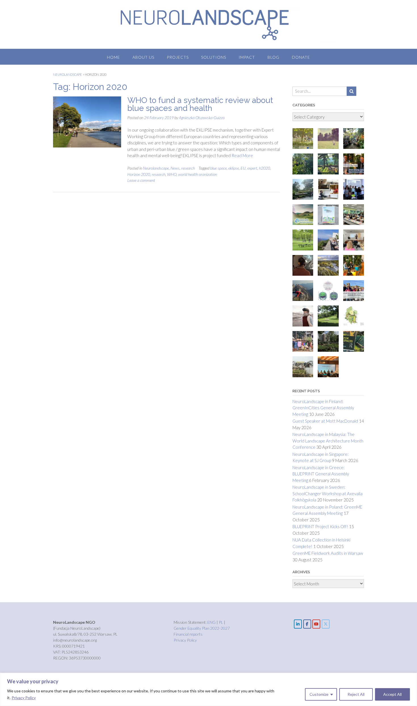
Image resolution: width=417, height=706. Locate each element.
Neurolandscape (156, 168)
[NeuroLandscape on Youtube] (316, 624)
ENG (211, 622)
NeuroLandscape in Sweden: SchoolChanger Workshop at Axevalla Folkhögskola (327, 493)
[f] (307, 624)
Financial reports (188, 634)
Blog (273, 57)
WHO (171, 174)
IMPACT (247, 57)
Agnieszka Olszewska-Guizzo (202, 117)
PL (221, 622)
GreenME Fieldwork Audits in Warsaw (327, 553)
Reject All (356, 694)
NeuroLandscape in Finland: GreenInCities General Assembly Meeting (323, 408)
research (188, 168)
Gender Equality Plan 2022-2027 (202, 628)
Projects (178, 57)
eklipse (233, 168)
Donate (301, 57)
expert (252, 168)
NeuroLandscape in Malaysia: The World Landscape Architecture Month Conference (327, 441)
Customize (318, 694)
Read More (242, 155)
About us (143, 57)
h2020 (264, 168)
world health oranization (197, 174)
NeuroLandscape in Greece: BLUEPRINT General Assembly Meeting (320, 474)
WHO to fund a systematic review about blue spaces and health (200, 104)
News (175, 168)
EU (243, 168)
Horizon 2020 (138, 174)
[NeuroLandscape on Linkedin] (298, 624)
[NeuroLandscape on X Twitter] (326, 624)
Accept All (392, 694)
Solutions (213, 57)
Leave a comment (141, 180)
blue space (218, 168)
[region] (208, 689)
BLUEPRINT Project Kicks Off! (320, 526)
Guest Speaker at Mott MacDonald (325, 420)
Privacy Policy (24, 697)
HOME (113, 57)
